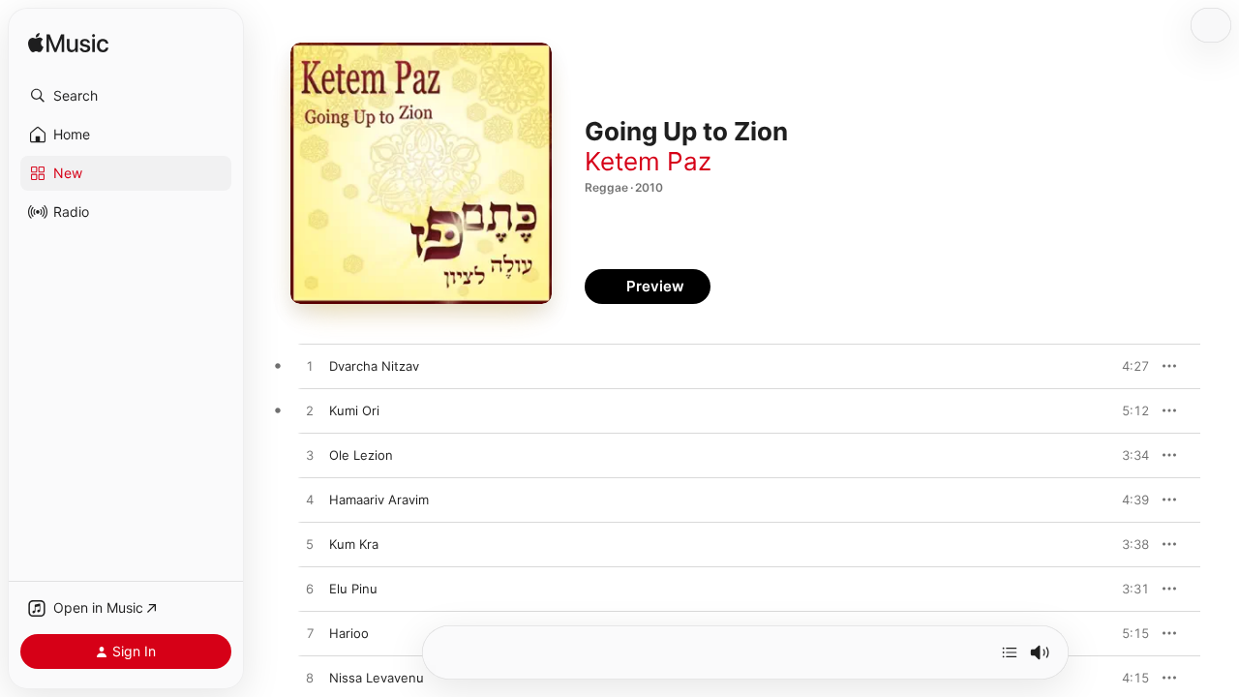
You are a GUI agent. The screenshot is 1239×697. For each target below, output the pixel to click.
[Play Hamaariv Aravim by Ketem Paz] (309, 500)
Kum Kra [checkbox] (353, 544)
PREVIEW (1127, 366)
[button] (125, 95)
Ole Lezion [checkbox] (361, 455)
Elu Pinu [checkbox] (353, 588)
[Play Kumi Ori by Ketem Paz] (309, 411)
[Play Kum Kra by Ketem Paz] (309, 545)
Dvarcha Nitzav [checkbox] (374, 366)
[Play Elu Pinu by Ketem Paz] (309, 589)
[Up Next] (1009, 652)
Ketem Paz (648, 161)
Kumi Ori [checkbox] (354, 410)
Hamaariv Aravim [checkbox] (379, 499)
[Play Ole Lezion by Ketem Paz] (309, 456)
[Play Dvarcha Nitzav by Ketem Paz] (309, 367)
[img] (68, 44)
